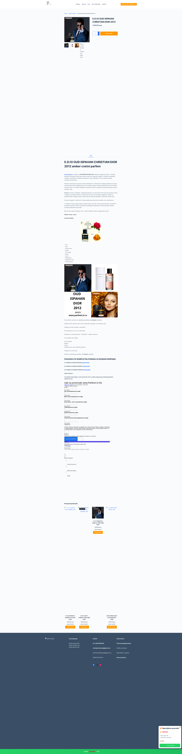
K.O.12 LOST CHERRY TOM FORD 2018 (84, 617)
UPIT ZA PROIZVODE (96, 4)
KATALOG (84, 4)
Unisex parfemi (70, 624)
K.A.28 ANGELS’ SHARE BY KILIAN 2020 (70, 617)
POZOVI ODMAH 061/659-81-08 (129, 4)
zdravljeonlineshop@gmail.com (101, 648)
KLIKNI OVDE (85, 362)
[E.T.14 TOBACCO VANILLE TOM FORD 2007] (98, 513)
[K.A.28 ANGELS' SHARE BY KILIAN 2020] (70, 560)
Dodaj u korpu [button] (70, 627)
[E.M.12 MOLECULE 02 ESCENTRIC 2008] (112, 560)
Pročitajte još (84, 627)
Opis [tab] (91, 155)
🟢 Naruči (85, 751)
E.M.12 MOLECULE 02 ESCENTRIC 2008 (111, 617)
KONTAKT (104, 4)
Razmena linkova (121, 657)
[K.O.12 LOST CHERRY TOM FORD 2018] (84, 560)
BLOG (89, 4)
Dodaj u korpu (109, 33)
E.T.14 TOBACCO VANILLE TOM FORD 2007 (98, 522)
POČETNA (78, 4)
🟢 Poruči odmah (170, 745)
